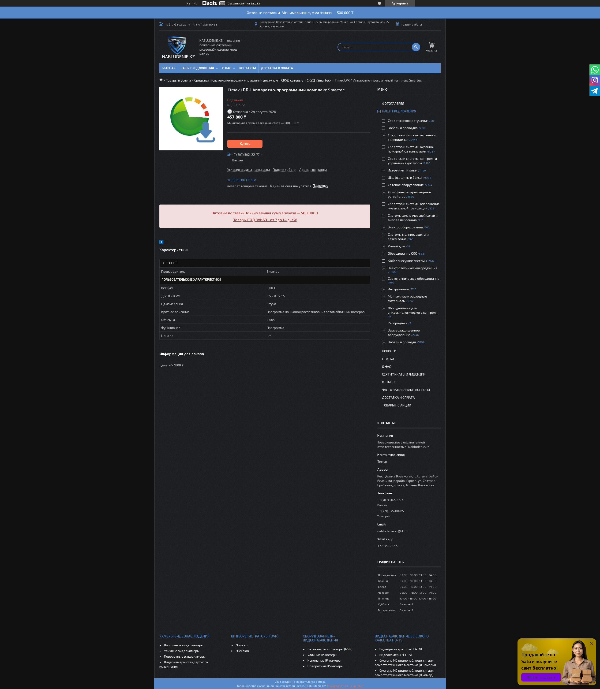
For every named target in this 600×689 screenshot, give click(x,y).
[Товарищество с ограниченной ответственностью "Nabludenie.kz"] (178, 47)
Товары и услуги (178, 80)
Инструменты (398, 289)
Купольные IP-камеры (324, 660)
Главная (169, 68)
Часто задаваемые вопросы (406, 390)
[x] (166, 243)
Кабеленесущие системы (407, 261)
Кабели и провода (402, 342)
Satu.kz (320, 681)
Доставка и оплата (277, 68)
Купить (245, 143)
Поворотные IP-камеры (325, 666)
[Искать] (416, 47)
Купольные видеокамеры (183, 645)
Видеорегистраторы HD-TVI (400, 649)
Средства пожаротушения (408, 121)
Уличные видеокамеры (181, 651)
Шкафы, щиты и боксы (405, 177)
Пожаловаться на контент (346, 685)
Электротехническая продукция (412, 268)
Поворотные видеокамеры (185, 656)
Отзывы (388, 382)
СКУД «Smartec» (319, 80)
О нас (226, 68)
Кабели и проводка (403, 128)
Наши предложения (197, 68)
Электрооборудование (405, 227)
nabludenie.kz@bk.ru (392, 531)
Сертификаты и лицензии (403, 374)
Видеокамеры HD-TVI (395, 655)
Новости (389, 351)
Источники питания (402, 170)
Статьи (388, 359)
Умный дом (396, 246)
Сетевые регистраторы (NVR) (330, 649)
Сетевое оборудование (406, 185)
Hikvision (242, 651)
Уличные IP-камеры (322, 655)
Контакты (247, 68)
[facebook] (161, 243)
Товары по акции (396, 405)
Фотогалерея (393, 103)
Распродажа (397, 323)
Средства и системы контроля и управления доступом (236, 80)
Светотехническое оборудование (413, 278)
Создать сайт (236, 3)
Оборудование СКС (402, 253)
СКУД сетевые (292, 80)
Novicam (242, 645)
